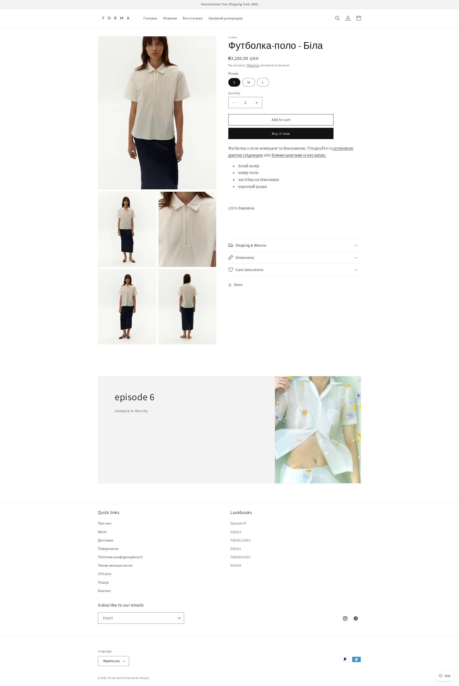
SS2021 (235, 548)
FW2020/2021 (240, 557)
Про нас (104, 523)
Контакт (104, 591)
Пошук (103, 582)
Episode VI (238, 523)
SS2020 (235, 565)
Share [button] (238, 285)
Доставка (105, 540)
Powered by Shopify (137, 678)
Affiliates (105, 574)
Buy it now (281, 133)
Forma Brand (116, 678)
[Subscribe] (178, 618)
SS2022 (235, 532)
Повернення (108, 548)
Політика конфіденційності (120, 557)
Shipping (253, 65)
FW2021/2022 (240, 540)
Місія (102, 532)
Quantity (234, 93)
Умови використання (115, 565)
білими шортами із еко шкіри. (299, 155)
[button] (337, 18)
